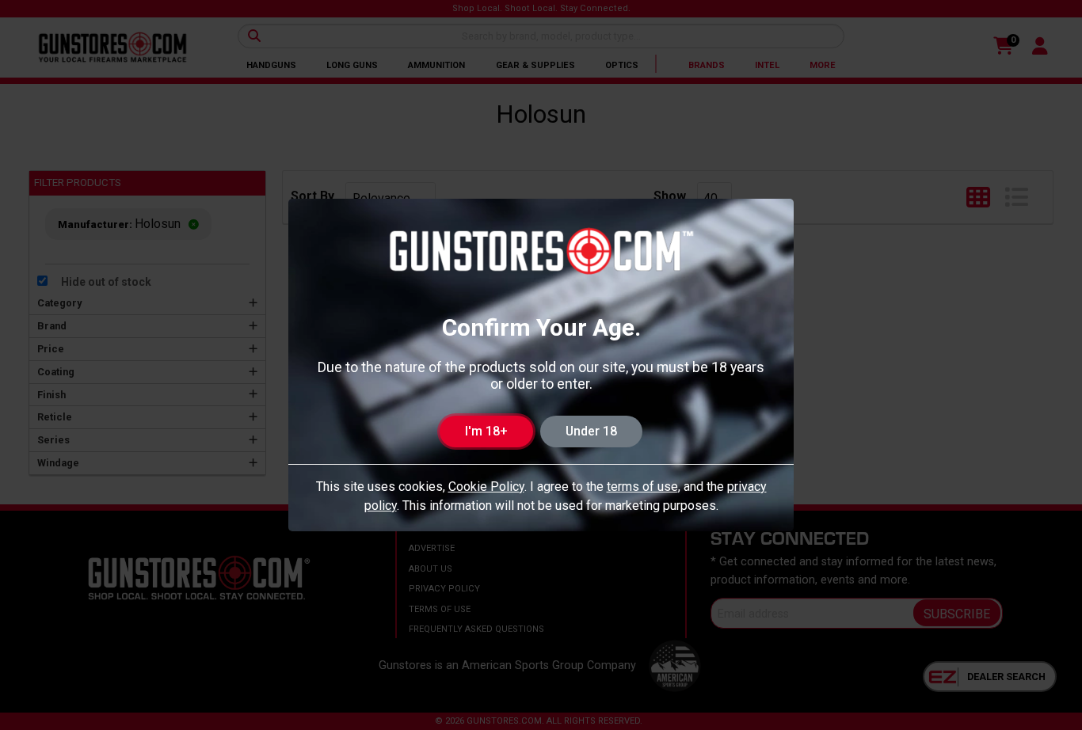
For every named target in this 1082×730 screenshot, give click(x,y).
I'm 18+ (486, 431)
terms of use (642, 486)
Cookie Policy (486, 486)
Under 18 (591, 431)
